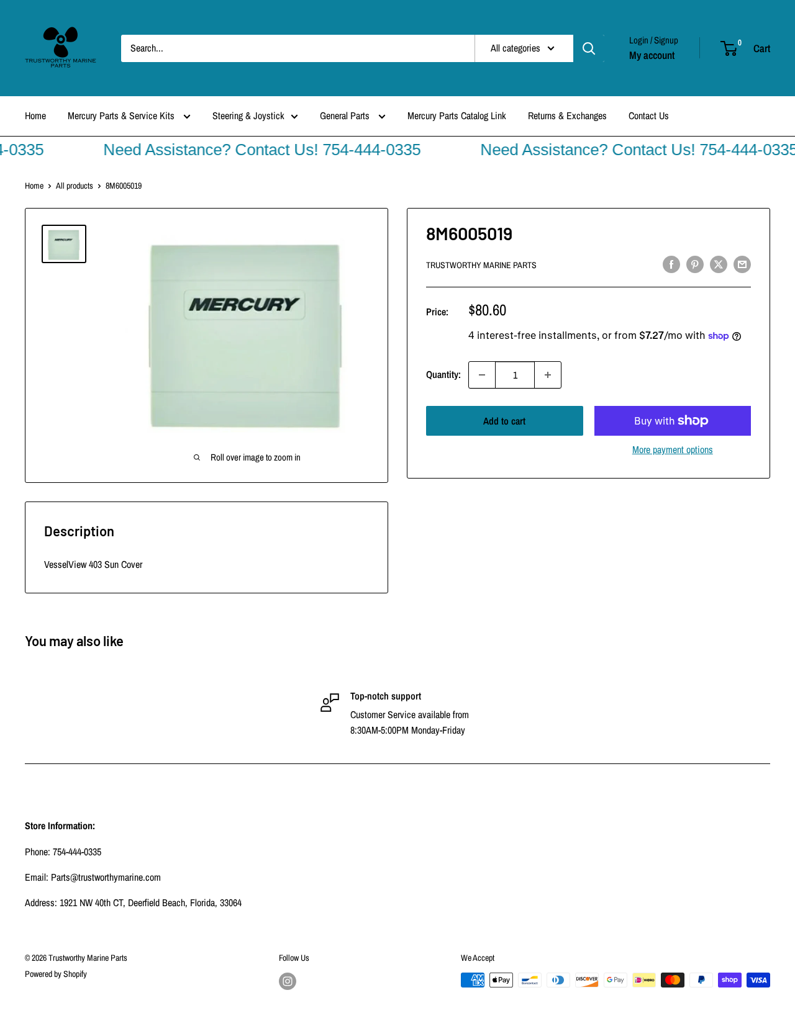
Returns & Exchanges (567, 115)
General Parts (346, 115)
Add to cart (504, 421)
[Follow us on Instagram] (287, 981)
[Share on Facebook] (671, 263)
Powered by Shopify (56, 973)
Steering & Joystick (248, 115)
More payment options (672, 449)
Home (35, 115)
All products (74, 185)
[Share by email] (742, 263)
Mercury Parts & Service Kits (122, 115)
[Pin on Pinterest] (695, 263)
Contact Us (649, 115)
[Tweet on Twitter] (718, 263)
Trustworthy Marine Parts (481, 265)
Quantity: (443, 374)
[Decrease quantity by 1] (482, 375)
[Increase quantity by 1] (548, 375)
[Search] (588, 48)
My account (652, 55)
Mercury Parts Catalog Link (456, 115)
